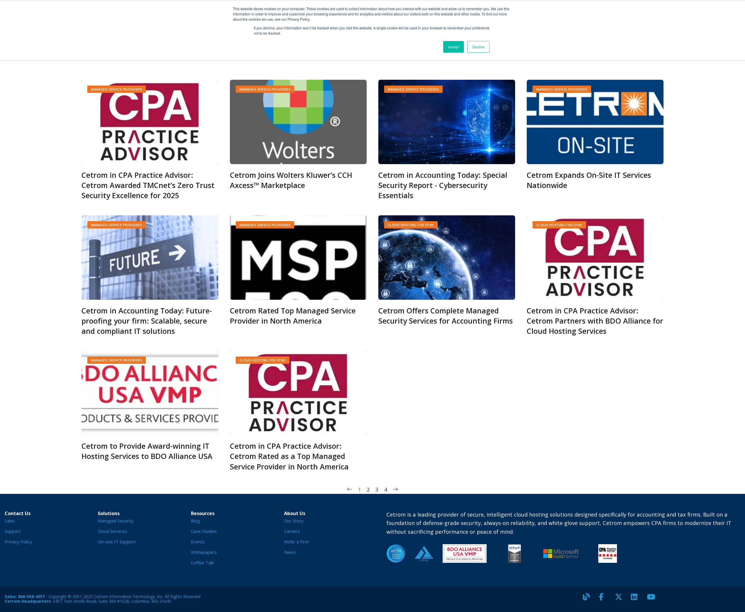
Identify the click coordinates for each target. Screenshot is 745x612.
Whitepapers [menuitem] (204, 552)
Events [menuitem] (198, 541)
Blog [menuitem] (195, 521)
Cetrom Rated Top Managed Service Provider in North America (293, 316)
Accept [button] (453, 46)
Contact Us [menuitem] (18, 513)
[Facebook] (605, 599)
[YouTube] (653, 599)
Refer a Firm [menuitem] (296, 541)
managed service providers (116, 89)
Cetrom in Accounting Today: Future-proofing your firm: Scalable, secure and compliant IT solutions (146, 321)
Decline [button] (478, 46)
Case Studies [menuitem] (204, 531)
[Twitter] (621, 599)
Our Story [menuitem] (294, 521)
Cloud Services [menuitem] (112, 531)
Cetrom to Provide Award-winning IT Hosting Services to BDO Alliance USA (146, 451)
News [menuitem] (290, 552)
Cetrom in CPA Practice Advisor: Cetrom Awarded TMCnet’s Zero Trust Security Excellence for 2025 (147, 185)
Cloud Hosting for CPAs (411, 225)
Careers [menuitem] (292, 531)
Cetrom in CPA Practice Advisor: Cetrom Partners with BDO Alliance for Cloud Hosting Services (595, 321)
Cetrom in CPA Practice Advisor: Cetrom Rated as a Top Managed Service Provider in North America (289, 456)
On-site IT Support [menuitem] (117, 541)
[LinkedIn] (637, 599)
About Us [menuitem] (294, 513)
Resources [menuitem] (202, 513)
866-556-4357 (31, 596)
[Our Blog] (589, 599)
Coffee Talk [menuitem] (202, 562)
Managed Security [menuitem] (116, 521)
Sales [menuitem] (10, 521)
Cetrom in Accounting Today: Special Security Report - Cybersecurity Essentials (442, 185)
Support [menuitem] (13, 531)
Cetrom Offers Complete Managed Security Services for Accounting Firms (445, 316)
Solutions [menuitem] (109, 513)
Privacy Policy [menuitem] (18, 541)
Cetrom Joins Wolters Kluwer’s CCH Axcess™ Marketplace (291, 180)
